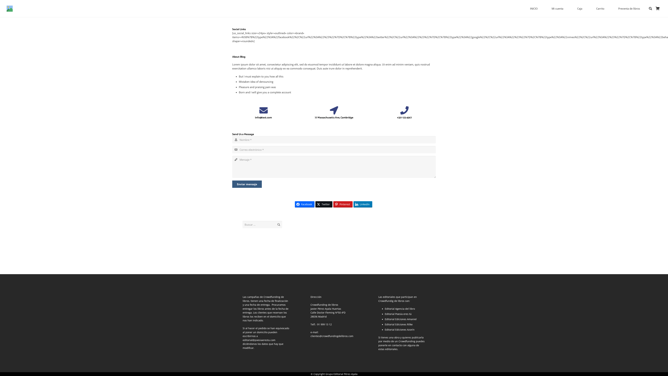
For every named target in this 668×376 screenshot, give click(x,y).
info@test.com (263, 117)
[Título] (10, 9)
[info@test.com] (263, 110)
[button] (650, 8)
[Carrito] (658, 8)
